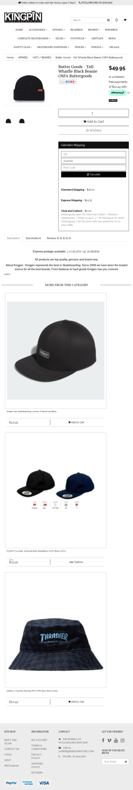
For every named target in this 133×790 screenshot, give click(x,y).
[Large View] (8, 121)
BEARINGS (76, 29)
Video (8, 754)
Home (19, 29)
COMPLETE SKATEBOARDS (33, 38)
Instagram (11, 765)
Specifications (33, 238)
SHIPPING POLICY (37, 765)
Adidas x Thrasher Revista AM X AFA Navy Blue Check (32, 691)
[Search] (108, 20)
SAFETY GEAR (22, 47)
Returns (37, 772)
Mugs (112, 38)
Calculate (94, 174)
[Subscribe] (125, 762)
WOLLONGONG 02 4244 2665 (96, 2)
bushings (111, 29)
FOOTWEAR (78, 38)
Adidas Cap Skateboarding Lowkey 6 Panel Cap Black (32, 411)
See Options (76, 562)
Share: (62, 82)
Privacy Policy (36, 756)
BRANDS (93, 29)
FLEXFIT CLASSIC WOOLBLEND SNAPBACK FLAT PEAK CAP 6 (36, 551)
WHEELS (96, 47)
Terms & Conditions (39, 747)
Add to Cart (95, 121)
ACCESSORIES (37, 29)
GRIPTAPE (97, 38)
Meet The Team (10, 741)
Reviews (52, 238)
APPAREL (58, 29)
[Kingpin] (23, 13)
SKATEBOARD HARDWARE (52, 47)
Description (13, 238)
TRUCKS (80, 47)
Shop (7, 760)
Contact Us (11, 749)
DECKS (60, 38)
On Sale (114, 47)
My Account (39, 740)
